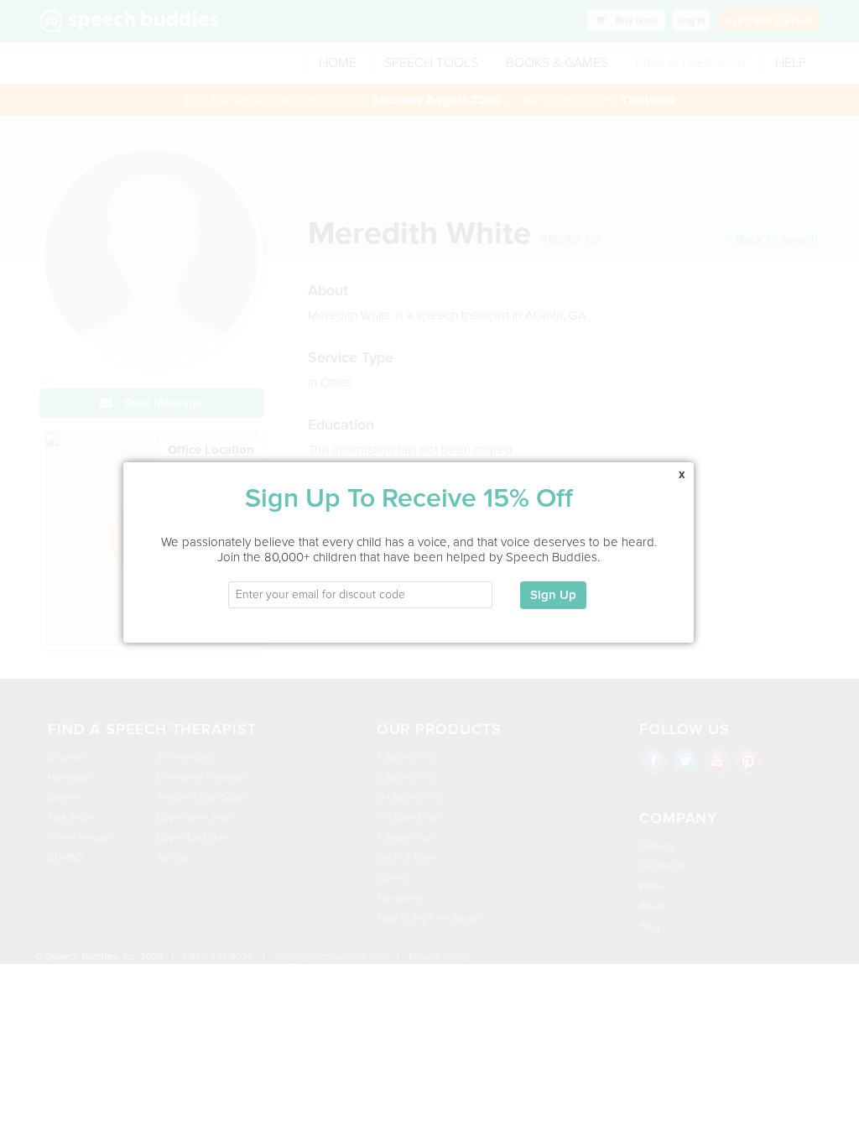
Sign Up (553, 594)
